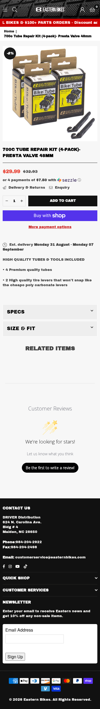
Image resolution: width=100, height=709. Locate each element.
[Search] (14, 9)
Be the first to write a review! (50, 467)
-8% (10, 53)
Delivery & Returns (26, 187)
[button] (92, 9)
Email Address (19, 630)
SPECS (16, 312)
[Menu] (5, 9)
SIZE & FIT (21, 328)
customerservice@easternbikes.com (50, 557)
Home (9, 31)
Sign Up (15, 657)
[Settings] (82, 9)
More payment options (50, 227)
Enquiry (62, 187)
